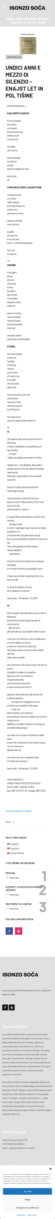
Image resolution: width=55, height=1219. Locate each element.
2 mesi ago (14, 909)
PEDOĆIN (10, 873)
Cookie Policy (21, 1215)
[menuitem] (15, 844)
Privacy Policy (32, 1215)
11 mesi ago (14, 878)
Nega (27, 1199)
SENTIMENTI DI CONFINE (19, 903)
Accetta (27, 1191)
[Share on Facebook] (14, 822)
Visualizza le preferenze (27, 1207)
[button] (50, 1168)
